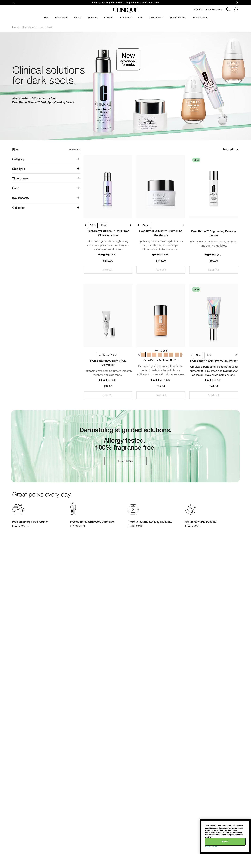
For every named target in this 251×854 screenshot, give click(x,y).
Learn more (211, 846)
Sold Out (108, 269)
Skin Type (18, 168)
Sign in (197, 9)
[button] (236, 9)
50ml (92, 225)
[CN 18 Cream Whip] (148, 355)
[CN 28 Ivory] (159, 355)
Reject (225, 842)
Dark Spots (46, 26)
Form (15, 188)
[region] (225, 836)
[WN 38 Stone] (169, 355)
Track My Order (213, 9)
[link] (108, 186)
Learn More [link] (159, 2)
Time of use (20, 178)
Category (18, 159)
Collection (18, 207)
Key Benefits (20, 198)
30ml (209, 355)
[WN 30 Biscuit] (164, 355)
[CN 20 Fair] (153, 355)
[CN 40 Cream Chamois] (175, 355)
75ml (103, 225)
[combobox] (216, 149)
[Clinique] (125, 10)
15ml (198, 355)
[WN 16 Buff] (143, 355)
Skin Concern (29, 26)
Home (15, 26)
